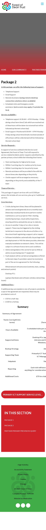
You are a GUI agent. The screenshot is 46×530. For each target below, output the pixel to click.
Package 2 (9, 425)
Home (3, 70)
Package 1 (9, 420)
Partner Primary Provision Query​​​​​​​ (20, 431)
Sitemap (23, 484)
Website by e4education (23, 498)
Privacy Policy (23, 474)
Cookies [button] (23, 479)
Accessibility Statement (23, 470)
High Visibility (23, 465)
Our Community (19, 70)
